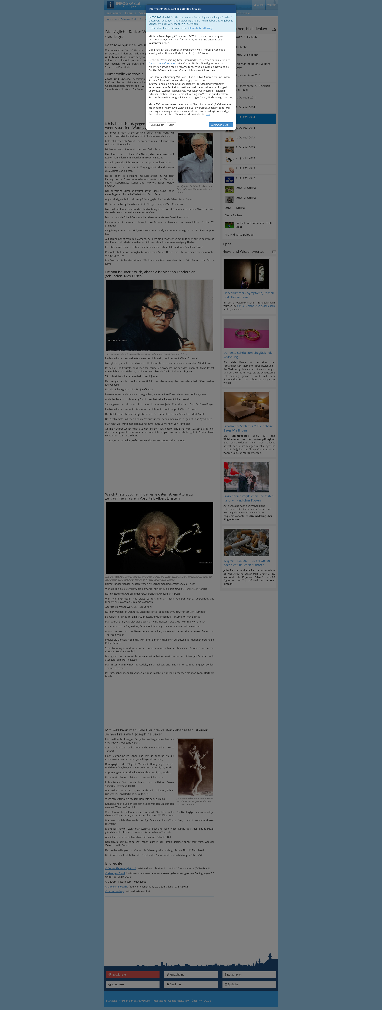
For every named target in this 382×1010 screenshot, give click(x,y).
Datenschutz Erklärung (200, 28)
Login (171, 124)
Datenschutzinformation (162, 63)
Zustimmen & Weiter (221, 124)
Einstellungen (157, 124)
